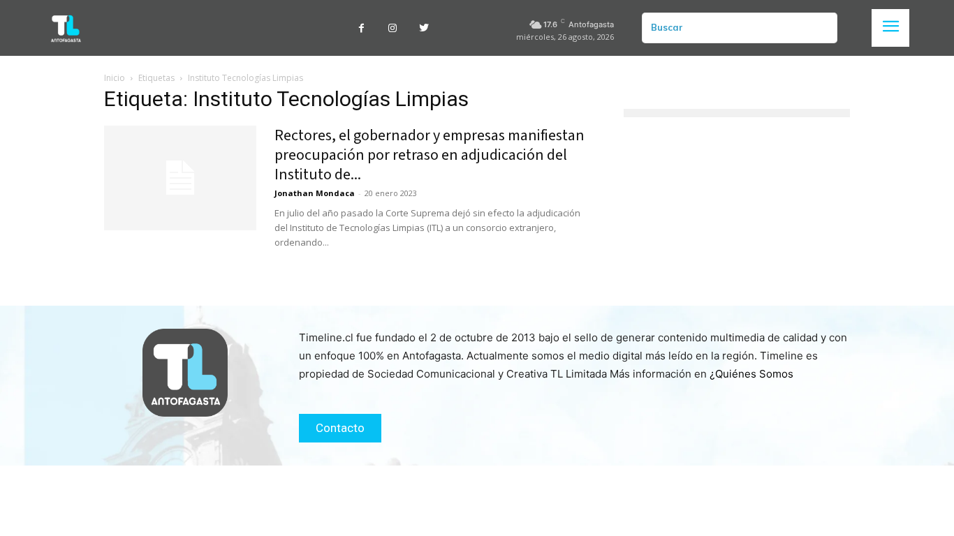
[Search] (821, 28)
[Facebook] (361, 28)
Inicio (114, 78)
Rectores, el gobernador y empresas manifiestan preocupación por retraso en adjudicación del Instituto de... (429, 155)
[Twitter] (424, 28)
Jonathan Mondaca (314, 193)
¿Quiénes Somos (751, 373)
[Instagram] (393, 28)
